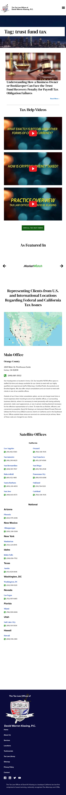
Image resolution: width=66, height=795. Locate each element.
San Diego (37, 465)
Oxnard (36, 448)
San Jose (7, 491)
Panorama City (39, 474)
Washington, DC (10, 581)
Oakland (36, 482)
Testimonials (8, 751)
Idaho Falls (8, 555)
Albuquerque (9, 528)
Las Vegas (8, 595)
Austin (6, 568)
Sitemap (7, 762)
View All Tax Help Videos (33, 228)
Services (7, 740)
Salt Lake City (10, 622)
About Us (7, 735)
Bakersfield (9, 474)
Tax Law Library (9, 756)
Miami (6, 608)
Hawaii (7, 635)
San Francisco (39, 457)
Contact (7, 772)
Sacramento (9, 457)
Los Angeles (9, 448)
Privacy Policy (9, 767)
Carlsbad (36, 491)
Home (6, 730)
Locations (7, 746)
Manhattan (8, 541)
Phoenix (7, 514)
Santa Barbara (10, 482)
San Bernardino (10, 465)
